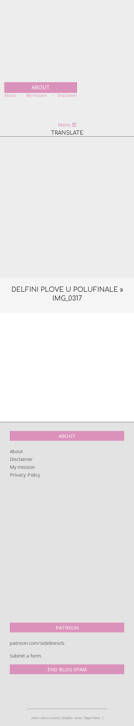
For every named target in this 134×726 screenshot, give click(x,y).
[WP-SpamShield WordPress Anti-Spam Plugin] (32, 693)
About (16, 451)
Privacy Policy (25, 474)
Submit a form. (26, 655)
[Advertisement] (67, 207)
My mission (22, 467)
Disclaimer (21, 459)
